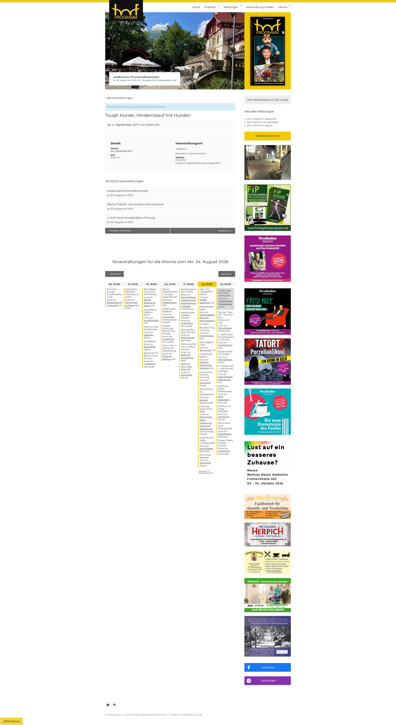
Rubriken (210, 7)
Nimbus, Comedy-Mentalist (224, 409)
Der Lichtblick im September (261, 119)
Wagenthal (181, 149)
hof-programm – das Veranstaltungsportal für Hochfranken (137, 714)
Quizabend (149, 341)
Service (282, 7)
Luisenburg (150, 363)
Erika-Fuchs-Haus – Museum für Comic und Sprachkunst (206, 423)
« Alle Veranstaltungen (119, 98)
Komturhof (186, 375)
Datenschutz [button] (11, 721)
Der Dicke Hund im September (262, 122)
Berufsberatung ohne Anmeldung (150, 292)
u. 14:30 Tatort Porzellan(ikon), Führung (131, 217)
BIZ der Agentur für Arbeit (149, 303)
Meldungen (231, 7)
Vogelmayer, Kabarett (169, 310)
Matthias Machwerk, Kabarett (187, 367)
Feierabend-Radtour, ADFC (150, 312)
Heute (196, 7)
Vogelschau (225, 230)
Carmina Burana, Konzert (188, 331)
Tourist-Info (205, 350)
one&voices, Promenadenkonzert (136, 77)
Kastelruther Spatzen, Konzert (187, 315)
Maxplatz (148, 335)
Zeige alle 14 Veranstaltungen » (206, 472)
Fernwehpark (225, 328)
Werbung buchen (268, 135)
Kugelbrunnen (151, 320)
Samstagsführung (207, 343)
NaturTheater (187, 337)
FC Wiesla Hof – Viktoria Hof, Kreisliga (225, 369)
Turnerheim (168, 317)
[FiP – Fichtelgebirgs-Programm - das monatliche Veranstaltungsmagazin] (267, 207)
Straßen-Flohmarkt (119, 230)
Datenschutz (189, 714)
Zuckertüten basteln (206, 355)
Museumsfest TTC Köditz (225, 353)
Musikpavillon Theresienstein (157, 80)
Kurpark (204, 400)
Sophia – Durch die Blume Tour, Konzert (169, 329)
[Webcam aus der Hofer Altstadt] (267, 162)
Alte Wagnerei (225, 359)
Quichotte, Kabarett (205, 456)
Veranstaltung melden (260, 7)
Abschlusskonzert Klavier (189, 290)
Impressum (175, 714)
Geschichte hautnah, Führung (206, 375)
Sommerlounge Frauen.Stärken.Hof (114, 293)
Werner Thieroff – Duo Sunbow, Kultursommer (135, 204)
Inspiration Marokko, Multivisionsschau (132, 293)
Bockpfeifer (149, 347)
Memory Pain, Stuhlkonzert (151, 328)
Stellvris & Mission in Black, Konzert (189, 347)
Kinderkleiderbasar (207, 308)
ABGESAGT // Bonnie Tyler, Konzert (151, 356)
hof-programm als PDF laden (267, 99)
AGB (199, 714)
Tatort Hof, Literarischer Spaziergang (169, 348)
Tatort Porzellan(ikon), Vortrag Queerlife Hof (170, 293)
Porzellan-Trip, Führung (207, 329)
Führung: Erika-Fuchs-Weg (206, 409)
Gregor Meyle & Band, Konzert (225, 443)
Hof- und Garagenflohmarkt (207, 292)
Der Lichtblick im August (259, 125)
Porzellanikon (169, 302)
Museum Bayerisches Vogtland (206, 365)
